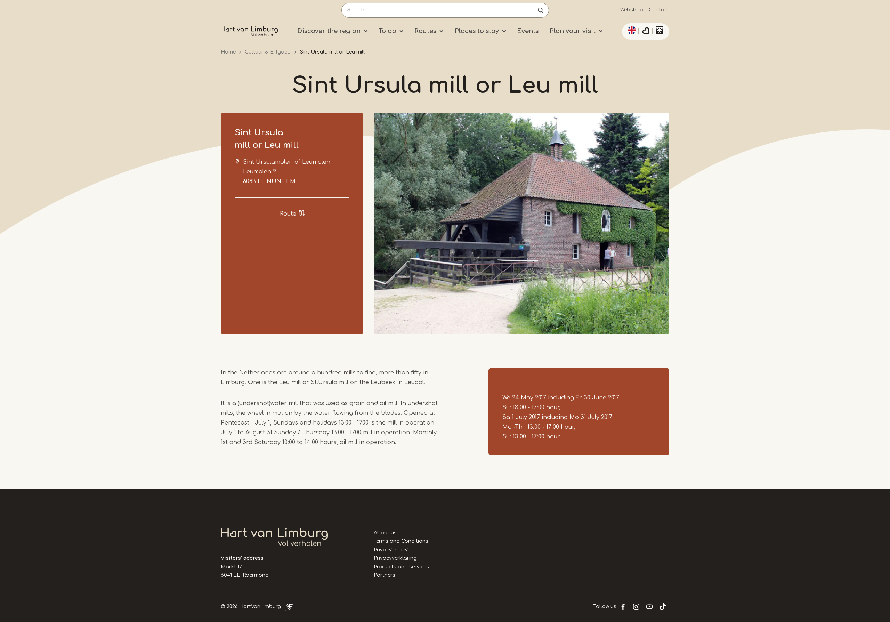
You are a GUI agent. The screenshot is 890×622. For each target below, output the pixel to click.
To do (387, 30)
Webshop (631, 10)
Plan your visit (573, 30)
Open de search (540, 10)
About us (385, 532)
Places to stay (477, 30)
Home (228, 52)
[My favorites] (645, 31)
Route (288, 214)
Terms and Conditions (401, 541)
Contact (659, 10)
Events (528, 30)
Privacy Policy (391, 549)
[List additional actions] (630, 30)
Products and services (401, 567)
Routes (425, 30)
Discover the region (329, 30)
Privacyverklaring (395, 558)
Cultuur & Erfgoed (268, 52)
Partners (384, 575)
